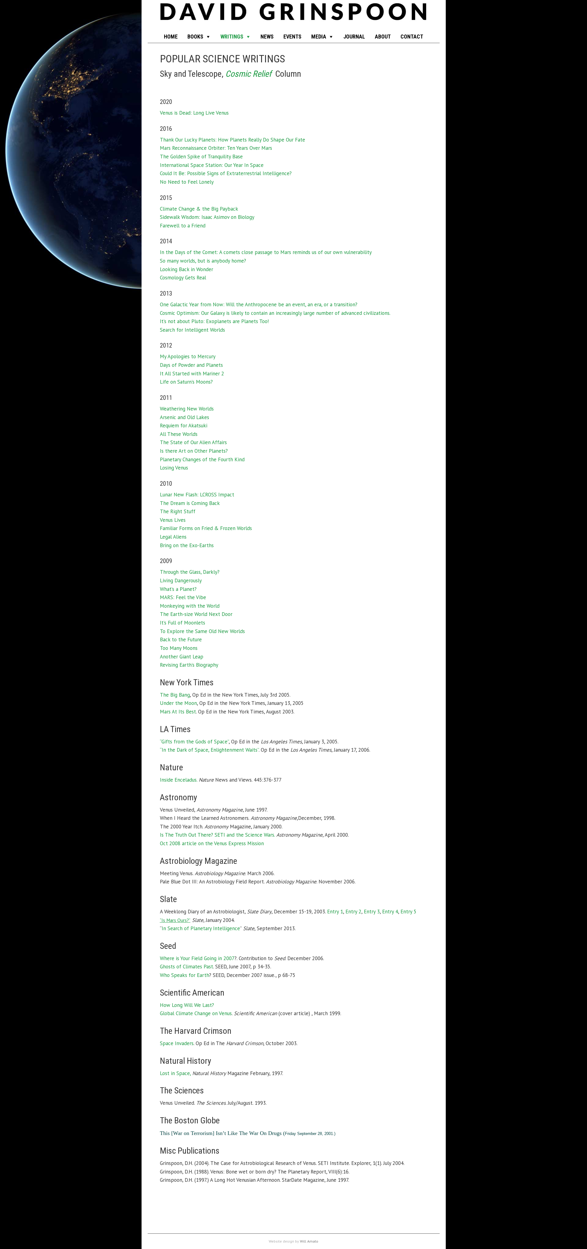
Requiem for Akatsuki (183, 425)
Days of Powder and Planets (191, 365)
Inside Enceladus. (178, 779)
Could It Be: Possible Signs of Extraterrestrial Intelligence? (226, 173)
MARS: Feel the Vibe (183, 597)
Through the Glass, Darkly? (190, 572)
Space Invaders (177, 1043)
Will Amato (309, 1241)
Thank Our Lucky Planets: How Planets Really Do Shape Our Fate (232, 139)
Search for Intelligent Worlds (192, 329)
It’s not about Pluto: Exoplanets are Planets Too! (214, 321)
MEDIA (318, 36)
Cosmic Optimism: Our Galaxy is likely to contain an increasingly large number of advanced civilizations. (275, 313)
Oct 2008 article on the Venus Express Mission (212, 843)
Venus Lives (173, 520)
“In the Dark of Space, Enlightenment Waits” (209, 749)
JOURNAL (354, 36)
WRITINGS (231, 36)
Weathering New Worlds (187, 408)
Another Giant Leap (181, 656)
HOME (171, 36)
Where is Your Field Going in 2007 (197, 958)
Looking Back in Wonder (186, 269)
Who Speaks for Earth (184, 975)
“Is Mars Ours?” (175, 920)
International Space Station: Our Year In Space (212, 165)
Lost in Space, (175, 1073)
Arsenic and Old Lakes (184, 417)
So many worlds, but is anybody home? (203, 260)
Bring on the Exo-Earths (187, 545)
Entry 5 (408, 911)
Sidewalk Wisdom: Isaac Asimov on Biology (207, 217)
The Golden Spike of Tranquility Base (201, 156)
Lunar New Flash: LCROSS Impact (197, 494)
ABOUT (383, 36)
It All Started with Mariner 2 (192, 373)
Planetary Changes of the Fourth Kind (202, 459)
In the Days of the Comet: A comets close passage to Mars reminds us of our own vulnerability (266, 252)
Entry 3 (372, 911)
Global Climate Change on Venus (196, 1013)
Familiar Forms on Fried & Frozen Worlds (206, 528)
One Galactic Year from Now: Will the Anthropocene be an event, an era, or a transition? (258, 304)
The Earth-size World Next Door (196, 614)
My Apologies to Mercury (188, 356)
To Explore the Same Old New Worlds (202, 631)
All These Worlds (179, 434)
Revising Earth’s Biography (189, 664)
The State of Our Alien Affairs (193, 442)
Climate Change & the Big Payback (199, 208)
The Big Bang (175, 694)
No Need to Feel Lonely (187, 182)
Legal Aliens (173, 536)
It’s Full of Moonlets (182, 622)
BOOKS (195, 36)
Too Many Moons (179, 648)
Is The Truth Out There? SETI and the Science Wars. (217, 834)
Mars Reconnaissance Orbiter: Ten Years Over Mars (216, 148)
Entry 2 (353, 911)
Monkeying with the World (190, 605)
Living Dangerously (181, 580)
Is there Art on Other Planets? (194, 451)
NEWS (267, 36)
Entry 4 (390, 911)
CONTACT (412, 36)
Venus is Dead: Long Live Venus (194, 112)
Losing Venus (174, 467)
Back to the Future (181, 639)
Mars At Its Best (178, 711)
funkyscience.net (293, 15)
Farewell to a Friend (182, 225)
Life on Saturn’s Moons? (186, 381)
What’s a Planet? (178, 589)
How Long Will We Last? (187, 1005)
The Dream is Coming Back (190, 503)
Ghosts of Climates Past (186, 966)
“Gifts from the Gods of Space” (194, 741)
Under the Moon (178, 703)
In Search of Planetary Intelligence (201, 928)
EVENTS (292, 36)
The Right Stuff (177, 511)
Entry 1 (335, 911)
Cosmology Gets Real (183, 277)
